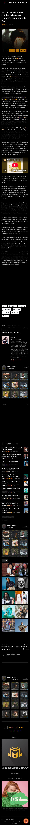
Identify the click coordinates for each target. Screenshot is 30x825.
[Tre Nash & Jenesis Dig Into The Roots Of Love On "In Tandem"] (8, 569)
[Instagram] (13, 359)
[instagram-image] (6, 375)
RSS (14, 731)
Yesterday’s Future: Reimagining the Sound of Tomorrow (11, 496)
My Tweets (4, 520)
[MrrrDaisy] (5, 348)
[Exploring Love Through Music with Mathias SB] (26, 510)
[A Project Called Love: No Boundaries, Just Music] (26, 490)
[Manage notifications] (26, 822)
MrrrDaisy (13, 337)
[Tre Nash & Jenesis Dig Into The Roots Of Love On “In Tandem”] (26, 449)
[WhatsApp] (21, 50)
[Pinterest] (17, 50)
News (3, 478)
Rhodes (17, 58)
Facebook (11, 727)
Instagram (21, 727)
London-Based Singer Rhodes (12, 325)
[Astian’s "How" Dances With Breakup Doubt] (8, 583)
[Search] (26, 404)
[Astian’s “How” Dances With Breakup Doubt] (26, 463)
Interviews (4, 485)
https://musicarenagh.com (16, 339)
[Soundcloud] (15, 359)
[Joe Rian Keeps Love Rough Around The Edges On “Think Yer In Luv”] (26, 469)
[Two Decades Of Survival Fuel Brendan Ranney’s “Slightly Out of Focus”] (26, 456)
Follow (25, 367)
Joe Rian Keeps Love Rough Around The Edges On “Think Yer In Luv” (12, 469)
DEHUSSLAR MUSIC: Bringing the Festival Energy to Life (12, 482)
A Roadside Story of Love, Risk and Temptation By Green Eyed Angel (10, 503)
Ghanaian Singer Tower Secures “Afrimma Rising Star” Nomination (10, 475)
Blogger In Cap (8, 478)
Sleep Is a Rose (22, 118)
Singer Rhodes (17, 332)
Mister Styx (9, 485)
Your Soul (14, 99)
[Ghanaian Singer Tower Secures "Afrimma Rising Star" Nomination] (8, 597)
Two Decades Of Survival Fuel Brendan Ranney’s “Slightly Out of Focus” (11, 455)
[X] (13, 50)
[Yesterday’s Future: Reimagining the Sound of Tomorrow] (26, 497)
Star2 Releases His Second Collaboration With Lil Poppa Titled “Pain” (8, 648)
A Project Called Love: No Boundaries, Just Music (11, 489)
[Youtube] (20, 359)
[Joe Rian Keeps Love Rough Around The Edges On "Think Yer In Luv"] (21, 583)
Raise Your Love (14, 77)
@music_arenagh (11, 367)
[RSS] (10, 731)
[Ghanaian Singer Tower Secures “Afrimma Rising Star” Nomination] (26, 476)
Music (3, 24)
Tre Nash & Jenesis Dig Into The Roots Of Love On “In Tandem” (12, 448)
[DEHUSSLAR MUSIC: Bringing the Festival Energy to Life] (26, 483)
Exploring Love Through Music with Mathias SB (10, 509)
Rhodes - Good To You (7, 332)
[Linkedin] (24, 50)
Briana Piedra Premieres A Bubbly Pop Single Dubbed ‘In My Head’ (22, 648)
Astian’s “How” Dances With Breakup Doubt (10, 462)
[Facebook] (10, 50)
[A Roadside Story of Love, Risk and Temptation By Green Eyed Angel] (26, 503)
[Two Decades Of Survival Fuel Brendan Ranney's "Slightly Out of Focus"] (21, 569)
